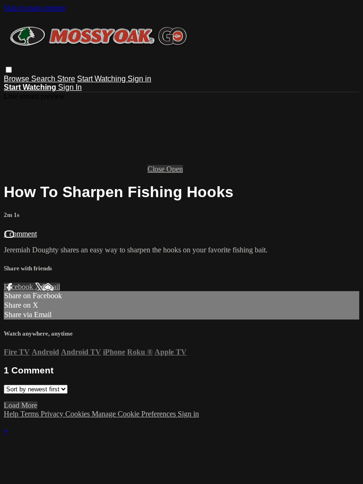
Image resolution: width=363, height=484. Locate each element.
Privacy (53, 414)
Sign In (70, 87)
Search (44, 79)
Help (12, 414)
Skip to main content (34, 8)
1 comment (20, 234)
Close (156, 169)
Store (66, 79)
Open (174, 169)
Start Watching (102, 79)
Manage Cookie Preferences (135, 414)
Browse (17, 79)
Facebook (19, 287)
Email (51, 287)
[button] (9, 70)
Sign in (139, 79)
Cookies (78, 414)
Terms (30, 414)
